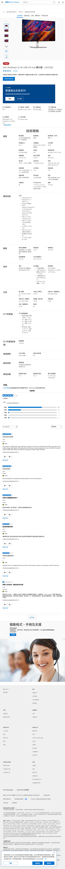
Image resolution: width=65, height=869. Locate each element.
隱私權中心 (35, 776)
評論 (32, 15)
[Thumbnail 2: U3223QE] (6, 31)
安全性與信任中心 (36, 779)
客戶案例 (34, 755)
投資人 (34, 741)
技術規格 (19, 15)
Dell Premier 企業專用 (23, 790)
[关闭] (54, 852)
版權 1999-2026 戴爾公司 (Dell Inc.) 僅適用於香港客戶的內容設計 (21, 795)
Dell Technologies (8, 790)
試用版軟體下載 (36, 782)
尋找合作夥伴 (6, 765)
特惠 (4, 744)
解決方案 (5, 737)
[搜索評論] (16, 426)
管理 (10, 863)
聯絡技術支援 (6, 717)
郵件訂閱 (34, 772)
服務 (4, 741)
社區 (33, 713)
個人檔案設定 (35, 699)
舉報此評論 (5, 460)
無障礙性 (14, 803)
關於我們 (34, 731)
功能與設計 (27, 15)
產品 (4, 734)
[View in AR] (6, 56)
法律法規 (5, 803)
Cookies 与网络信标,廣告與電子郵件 (41, 799)
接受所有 (49, 863)
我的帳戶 (34, 692)
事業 (33, 734)
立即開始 (13, 634)
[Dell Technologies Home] (12, 2)
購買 (10, 99)
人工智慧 (5, 731)
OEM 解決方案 (6, 769)
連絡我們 (34, 717)
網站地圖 (5, 692)
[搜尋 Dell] (54, 2)
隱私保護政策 (7, 799)
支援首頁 (5, 713)
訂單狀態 (34, 696)
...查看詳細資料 (7, 125)
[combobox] (38, 2)
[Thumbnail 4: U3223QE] (6, 41)
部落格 (34, 765)
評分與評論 (6, 388)
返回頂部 (32, 617)
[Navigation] (2, 2)
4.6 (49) (15, 71)
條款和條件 (47, 795)
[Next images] (6, 46)
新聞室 (34, 744)
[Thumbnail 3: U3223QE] (6, 36)
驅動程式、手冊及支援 (41, 15)
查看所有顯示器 (8, 79)
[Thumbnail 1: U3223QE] (6, 26)
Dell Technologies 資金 (37, 737)
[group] (38, 34)
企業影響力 (35, 751)
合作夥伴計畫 (6, 772)
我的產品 (34, 703)
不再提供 (6, 63)
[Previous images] (6, 21)
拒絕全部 (37, 863)
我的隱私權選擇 (19, 799)
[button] (59, 2)
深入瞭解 (19, 99)
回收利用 (34, 748)
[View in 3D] (6, 51)
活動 (33, 769)
